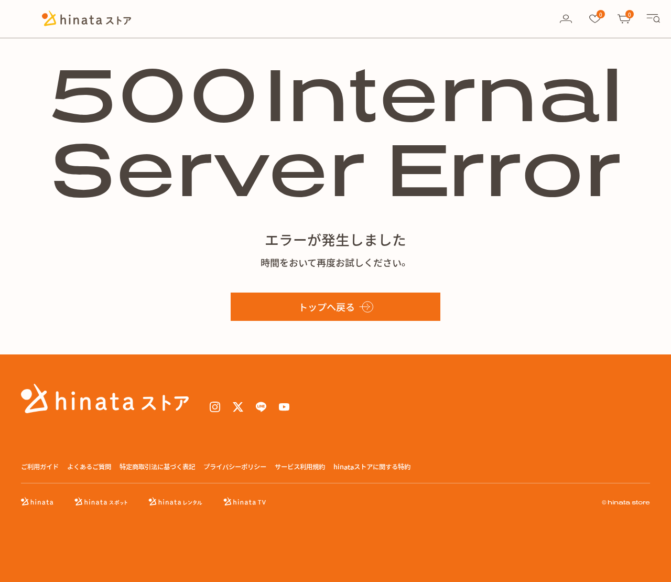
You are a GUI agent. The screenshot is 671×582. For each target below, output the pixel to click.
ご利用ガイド (40, 467)
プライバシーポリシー (234, 467)
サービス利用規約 (300, 467)
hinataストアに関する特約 (371, 467)
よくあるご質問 (89, 467)
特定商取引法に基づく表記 (157, 467)
